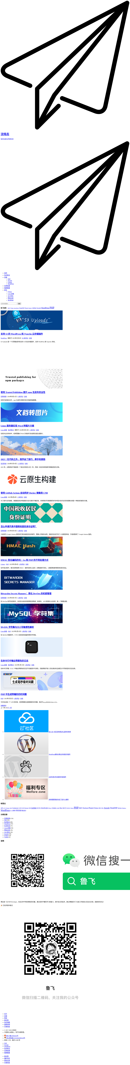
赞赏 (5, 1018)
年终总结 (18, 810)
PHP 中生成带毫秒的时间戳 (14, 694)
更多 (5, 290)
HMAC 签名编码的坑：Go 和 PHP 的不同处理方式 (24, 560)
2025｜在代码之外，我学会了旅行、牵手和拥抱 (23, 459)
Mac (61, 808)
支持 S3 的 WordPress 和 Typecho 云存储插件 (22, 334)
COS (20, 808)
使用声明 (7, 1024)
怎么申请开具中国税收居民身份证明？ (19, 526)
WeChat (120, 808)
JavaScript (16, 308)
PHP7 (9, 308)
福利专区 (7, 1058)
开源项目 (7, 1026)
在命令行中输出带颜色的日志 (14, 661)
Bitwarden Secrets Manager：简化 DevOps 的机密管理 (26, 593)
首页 (5, 273)
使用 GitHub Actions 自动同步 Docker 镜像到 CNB (24, 493)
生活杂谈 (10, 300)
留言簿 (6, 1020)
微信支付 (23, 810)
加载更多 (3, 705)
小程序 (13, 810)
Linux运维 (11, 294)
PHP (9, 279)
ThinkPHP (21, 308)
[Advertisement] (54, 356)
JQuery (50, 808)
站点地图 (7, 1022)
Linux (30, 308)
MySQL (68, 808)
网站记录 (10, 298)
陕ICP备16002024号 (12, 1036)
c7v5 (4, 808)
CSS (23, 808)
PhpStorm (85, 808)
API (2, 808)
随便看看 (7, 288)
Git (30, 808)
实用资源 (7, 286)
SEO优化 (10, 296)
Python (10, 292)
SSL (102, 808)
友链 (5, 1016)
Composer (15, 808)
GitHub (34, 308)
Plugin (26, 308)
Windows (124, 808)
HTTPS (39, 808)
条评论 (25, 338)
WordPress (11, 284)
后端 (5, 277)
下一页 (9, 708)
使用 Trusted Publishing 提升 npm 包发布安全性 (23, 392)
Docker (26, 808)
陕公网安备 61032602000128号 (15, 1038)
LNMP (58, 808)
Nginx (71, 808)
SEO (100, 808)
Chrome (7, 808)
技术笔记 (7, 275)
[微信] (50, 1010)
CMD (11, 808)
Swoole (10, 280)
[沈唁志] (65, 269)
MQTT (64, 808)
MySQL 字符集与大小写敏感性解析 (17, 627)
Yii (10, 810)
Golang (10, 282)
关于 (5, 1014)
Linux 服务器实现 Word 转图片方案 (17, 426)
